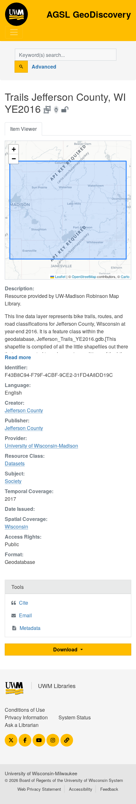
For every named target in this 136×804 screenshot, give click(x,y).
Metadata (30, 628)
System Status (75, 717)
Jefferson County (24, 410)
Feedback (109, 789)
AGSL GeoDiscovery (16, 16)
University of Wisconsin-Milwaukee (41, 773)
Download (66, 649)
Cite (23, 602)
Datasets (15, 463)
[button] (13, 149)
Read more (18, 357)
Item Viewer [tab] (23, 128)
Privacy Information (26, 717)
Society (13, 481)
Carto (125, 276)
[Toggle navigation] (14, 32)
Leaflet (59, 276)
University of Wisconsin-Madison (41, 445)
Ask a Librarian (22, 724)
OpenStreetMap (84, 276)
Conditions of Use (25, 709)
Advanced (44, 66)
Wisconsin (16, 526)
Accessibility (80, 789)
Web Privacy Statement (39, 789)
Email (25, 615)
